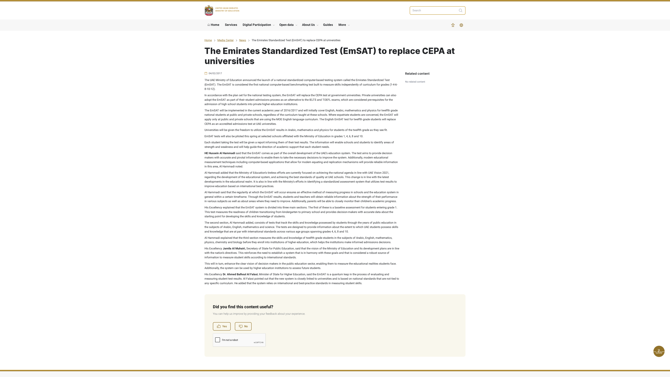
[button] (453, 25)
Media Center (225, 40)
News (242, 40)
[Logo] (221, 10)
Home (208, 40)
